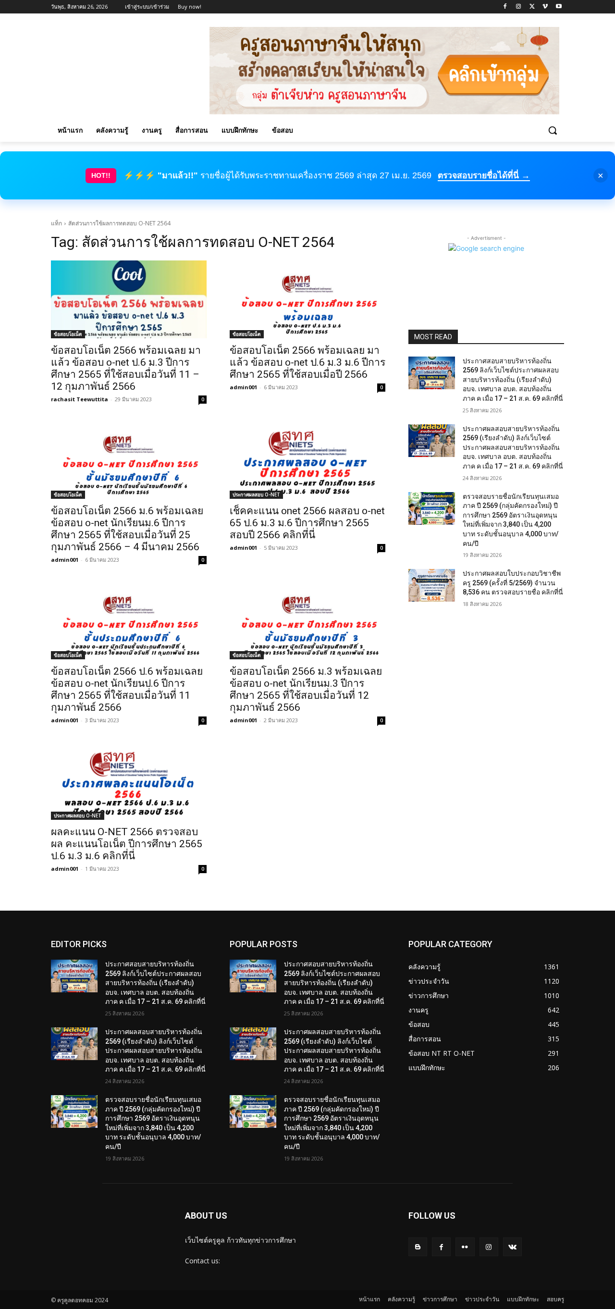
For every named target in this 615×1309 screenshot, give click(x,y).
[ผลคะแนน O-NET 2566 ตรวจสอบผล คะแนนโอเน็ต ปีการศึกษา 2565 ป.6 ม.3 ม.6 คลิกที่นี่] (129, 781)
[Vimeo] (545, 6)
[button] (552, 130)
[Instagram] (518, 6)
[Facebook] (505, 6)
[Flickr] (464, 1246)
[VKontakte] (512, 1246)
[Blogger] (417, 1246)
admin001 (243, 387)
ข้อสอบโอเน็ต (68, 334)
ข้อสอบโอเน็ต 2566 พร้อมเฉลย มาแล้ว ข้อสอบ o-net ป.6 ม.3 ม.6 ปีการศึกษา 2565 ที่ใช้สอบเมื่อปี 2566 (307, 362)
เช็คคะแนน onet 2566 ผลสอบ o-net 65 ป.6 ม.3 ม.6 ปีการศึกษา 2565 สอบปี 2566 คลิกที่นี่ (307, 523)
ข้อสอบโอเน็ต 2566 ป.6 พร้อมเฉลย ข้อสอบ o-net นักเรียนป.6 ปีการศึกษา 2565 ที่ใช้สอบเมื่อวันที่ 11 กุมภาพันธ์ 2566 (127, 689)
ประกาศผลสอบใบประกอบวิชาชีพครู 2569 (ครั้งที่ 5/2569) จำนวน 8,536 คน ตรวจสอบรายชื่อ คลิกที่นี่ (513, 582)
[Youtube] (558, 6)
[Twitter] (532, 6)
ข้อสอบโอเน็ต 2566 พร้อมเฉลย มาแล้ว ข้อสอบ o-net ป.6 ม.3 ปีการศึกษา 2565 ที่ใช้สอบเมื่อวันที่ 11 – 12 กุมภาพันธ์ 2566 (126, 368)
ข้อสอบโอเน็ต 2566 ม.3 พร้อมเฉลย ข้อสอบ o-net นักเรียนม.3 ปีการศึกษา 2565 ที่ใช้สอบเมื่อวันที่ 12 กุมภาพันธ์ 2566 (306, 689)
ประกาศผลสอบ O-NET (256, 494)
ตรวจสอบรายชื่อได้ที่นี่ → (484, 175)
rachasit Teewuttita (79, 399)
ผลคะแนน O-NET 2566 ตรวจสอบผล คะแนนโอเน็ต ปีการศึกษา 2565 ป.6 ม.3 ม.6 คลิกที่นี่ (126, 844)
